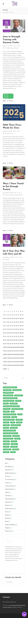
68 (21, 333)
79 (22, 336)
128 (21, 354)
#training (6, 408)
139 (23, 358)
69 (23, 333)
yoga (13, 452)
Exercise (7, 476)
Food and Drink (18, 195)
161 (6, 369)
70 (4, 336)
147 (18, 362)
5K (12, 411)
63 (10, 333)
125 (14, 354)
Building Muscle (9, 473)
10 (4, 315)
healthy (6, 425)
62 (8, 333)
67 (18, 333)
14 (12, 315)
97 (18, 344)
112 (8, 351)
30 (4, 322)
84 (12, 340)
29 (23, 318)
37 (18, 322)
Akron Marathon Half (9, 414)
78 (20, 336)
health (19, 422)
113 (10, 351)
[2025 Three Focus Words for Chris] (14, 112)
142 (8, 362)
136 (16, 358)
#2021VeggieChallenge (10, 387)
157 (18, 365)
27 (18, 318)
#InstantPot (18, 395)
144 (12, 362)
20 (4, 318)
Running (7, 518)
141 (6, 362)
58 (20, 329)
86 (16, 340)
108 (21, 347)
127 (18, 354)
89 (23, 340)
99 (23, 344)
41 (6, 326)
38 (20, 322)
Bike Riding (8, 466)
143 (10, 362)
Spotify (6, 446)
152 (8, 365)
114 (12, 351)
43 (10, 326)
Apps (20, 414)
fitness (6, 422)
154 (12, 365)
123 (10, 354)
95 (14, 344)
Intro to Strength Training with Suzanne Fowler (11, 40)
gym (13, 422)
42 (8, 326)
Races (7, 511)
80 (4, 340)
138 (21, 358)
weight (6, 452)
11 (5, 315)
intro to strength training (6, 96)
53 (10, 329)
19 (22, 315)
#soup (5, 403)
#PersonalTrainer (8, 400)
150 (4, 365)
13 (10, 315)
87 (18, 340)
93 (10, 344)
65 (14, 333)
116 (16, 351)
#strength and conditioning (11, 406)
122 (8, 354)
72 (8, 336)
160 (4, 369)
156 (16, 365)
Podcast (16, 48)
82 (8, 340)
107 (18, 347)
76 (16, 336)
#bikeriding (7, 390)
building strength (8, 419)
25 (14, 318)
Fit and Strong (9, 48)
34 (12, 322)
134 (12, 358)
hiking (6, 427)
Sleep (6, 521)
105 (14, 347)
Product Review (9, 508)
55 (14, 329)
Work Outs (8, 531)
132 (8, 358)
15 (14, 315)
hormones (13, 427)
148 (21, 362)
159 (23, 365)
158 (21, 365)
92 (8, 344)
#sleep (18, 400)
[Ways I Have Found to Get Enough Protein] (14, 172)
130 (4, 358)
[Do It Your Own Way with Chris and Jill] (14, 240)
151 (6, 365)
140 (4, 362)
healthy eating (15, 425)
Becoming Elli (5, 12)
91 (6, 344)
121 (6, 354)
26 (16, 318)
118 (21, 351)
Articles (11, 12)
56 (16, 329)
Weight (7, 528)
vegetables (7, 449)
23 (10, 318)
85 (14, 340)
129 (23, 354)
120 (4, 354)
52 (8, 329)
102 (8, 347)
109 (23, 347)
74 (12, 336)
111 (6, 351)
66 (16, 333)
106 (16, 347)
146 (16, 362)
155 (14, 365)
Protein (14, 441)
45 (14, 326)
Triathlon (14, 446)
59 (23, 329)
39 (22, 322)
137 (18, 358)
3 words (6, 411)
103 (10, 347)
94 (12, 344)
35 (14, 322)
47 (18, 326)
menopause (7, 435)
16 (16, 315)
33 (10, 322)
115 (14, 351)
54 (12, 329)
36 (16, 322)
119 (23, 351)
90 (4, 344)
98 (20, 344)
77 (18, 336)
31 (6, 322)
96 (16, 344)
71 (6, 336)
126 (16, 354)
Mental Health (9, 499)
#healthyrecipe (8, 395)
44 (12, 326)
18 (20, 315)
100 (4, 347)
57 (18, 329)
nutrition (16, 435)
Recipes (7, 515)
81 (6, 340)
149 (23, 362)
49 (23, 326)
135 (14, 358)
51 (6, 329)
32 (8, 322)
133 (10, 358)
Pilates (17, 438)
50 (4, 329)
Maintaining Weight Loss (10, 433)
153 (10, 365)
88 (21, 340)
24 (12, 318)
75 (14, 336)
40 (4, 326)
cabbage (19, 419)
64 (12, 333)
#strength (13, 403)
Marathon (8, 495)
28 (21, 318)
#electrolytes (17, 390)
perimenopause (8, 438)
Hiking (7, 492)
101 (6, 347)
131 (6, 358)
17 (18, 315)
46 (16, 326)
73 (10, 336)
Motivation (8, 502)
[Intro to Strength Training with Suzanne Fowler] (14, 25)
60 (4, 333)
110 (4, 351)
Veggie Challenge (10, 524)
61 (6, 333)
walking (16, 449)
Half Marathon (9, 489)
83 (10, 340)
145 (14, 362)
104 (12, 347)
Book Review (8, 470)
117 (18, 351)
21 (6, 318)
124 (12, 354)
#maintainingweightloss (10, 398)
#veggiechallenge (17, 408)
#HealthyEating (8, 392)
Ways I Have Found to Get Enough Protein (13, 186)
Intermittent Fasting (9, 430)
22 (8, 318)
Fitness (7, 482)
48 (20, 326)
